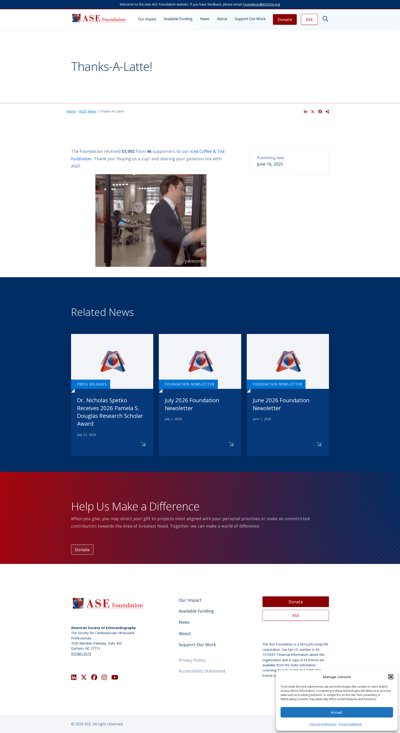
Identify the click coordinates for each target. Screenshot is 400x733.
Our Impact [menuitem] (147, 19)
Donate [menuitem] (285, 19)
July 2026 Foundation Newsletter (192, 404)
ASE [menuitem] (309, 19)
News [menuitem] (204, 18)
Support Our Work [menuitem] (250, 18)
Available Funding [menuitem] (178, 18)
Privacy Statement (350, 724)
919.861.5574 (81, 653)
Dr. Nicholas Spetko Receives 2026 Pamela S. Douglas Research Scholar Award (110, 411)
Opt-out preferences (323, 724)
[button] (390, 676)
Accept (337, 712)
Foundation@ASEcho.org (261, 4)
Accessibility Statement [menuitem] (202, 671)
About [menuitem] (222, 18)
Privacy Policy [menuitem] (192, 660)
